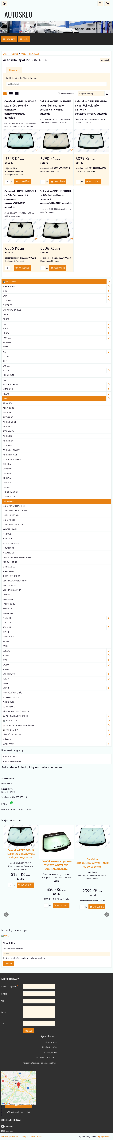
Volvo (6, 688)
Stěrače (7, 739)
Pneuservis (8, 702)
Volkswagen (9, 674)
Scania (6, 669)
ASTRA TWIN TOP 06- (12, 459)
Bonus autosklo (11, 756)
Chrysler (7, 305)
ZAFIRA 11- (8, 613)
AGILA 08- (7, 412)
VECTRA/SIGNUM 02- (12, 590)
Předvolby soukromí (9, 1136)
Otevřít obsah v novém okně (19, 1112)
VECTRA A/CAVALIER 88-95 (15, 580)
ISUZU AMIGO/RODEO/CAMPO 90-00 (19, 510)
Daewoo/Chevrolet (12, 309)
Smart (6, 641)
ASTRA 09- (7, 445)
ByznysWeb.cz (104, 1136)
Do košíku (23, 181)
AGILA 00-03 (8, 408)
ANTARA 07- (8, 417)
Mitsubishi (8, 389)
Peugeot (7, 618)
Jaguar (6, 356)
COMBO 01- (8, 468)
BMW (5, 295)
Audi (5, 291)
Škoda (6, 664)
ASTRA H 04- (8, 435)
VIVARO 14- (8, 599)
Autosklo (10, 281)
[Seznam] (11, 95)
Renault (7, 627)
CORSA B (7, 482)
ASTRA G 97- (8, 426)
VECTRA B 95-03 (10, 585)
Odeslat (28, 1030)
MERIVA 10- (8, 538)
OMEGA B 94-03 (10, 562)
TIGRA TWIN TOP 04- (12, 576)
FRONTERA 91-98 (10, 492)
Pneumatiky (11, 730)
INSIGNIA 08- (8, 501)
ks (11, 182)
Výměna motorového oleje (16, 711)
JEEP (5, 361)
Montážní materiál (12, 692)
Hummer (7, 342)
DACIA (5, 314)
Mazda (6, 370)
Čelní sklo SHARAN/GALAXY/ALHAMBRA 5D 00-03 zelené (93, 863)
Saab (5, 646)
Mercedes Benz (10, 384)
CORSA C (7, 487)
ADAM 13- (7, 403)
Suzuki (6, 655)
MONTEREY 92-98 (11, 543)
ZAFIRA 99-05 (9, 604)
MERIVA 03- (8, 534)
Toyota (6, 678)
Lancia (6, 365)
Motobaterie (12, 720)
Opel (5, 398)
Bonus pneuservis (12, 761)
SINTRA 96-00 (9, 566)
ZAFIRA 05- (8, 608)
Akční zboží (8, 744)
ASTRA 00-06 (8, 431)
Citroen (7, 300)
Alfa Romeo (8, 286)
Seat (5, 660)
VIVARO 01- (8, 594)
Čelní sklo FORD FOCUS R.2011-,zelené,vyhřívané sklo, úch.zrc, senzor (21, 854)
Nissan (6, 393)
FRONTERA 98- (9, 496)
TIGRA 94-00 (8, 571)
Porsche (7, 622)
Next (106, 914)
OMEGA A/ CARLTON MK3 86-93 (17, 557)
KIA (4, 351)
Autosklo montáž (12, 697)
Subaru (6, 650)
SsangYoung (9, 636)
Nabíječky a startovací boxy (19, 725)
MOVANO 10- (8, 552)
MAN (5, 379)
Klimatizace (9, 706)
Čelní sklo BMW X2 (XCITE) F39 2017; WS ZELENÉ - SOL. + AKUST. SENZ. (57, 865)
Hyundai (7, 337)
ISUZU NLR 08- (9, 520)
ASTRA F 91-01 (9, 421)
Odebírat (8, 963)
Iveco (5, 347)
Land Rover (8, 375)
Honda (6, 333)
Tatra (5, 683)
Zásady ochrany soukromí (31, 1136)
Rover (6, 632)
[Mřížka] (5, 95)
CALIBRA (7, 464)
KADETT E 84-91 (10, 529)
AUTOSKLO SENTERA (18, 19)
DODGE (6, 319)
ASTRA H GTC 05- (10, 454)
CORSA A (7, 478)
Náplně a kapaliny (12, 734)
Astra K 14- (8, 440)
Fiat (5, 323)
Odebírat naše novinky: (13, 948)
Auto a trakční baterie (17, 716)
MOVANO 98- (8, 548)
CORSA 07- (7, 473)
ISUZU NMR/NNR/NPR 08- (14, 506)
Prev (6, 914)
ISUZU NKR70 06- (10, 515)
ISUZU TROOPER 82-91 (13, 524)
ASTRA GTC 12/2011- (12, 450)
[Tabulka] (17, 95)
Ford (5, 328)
